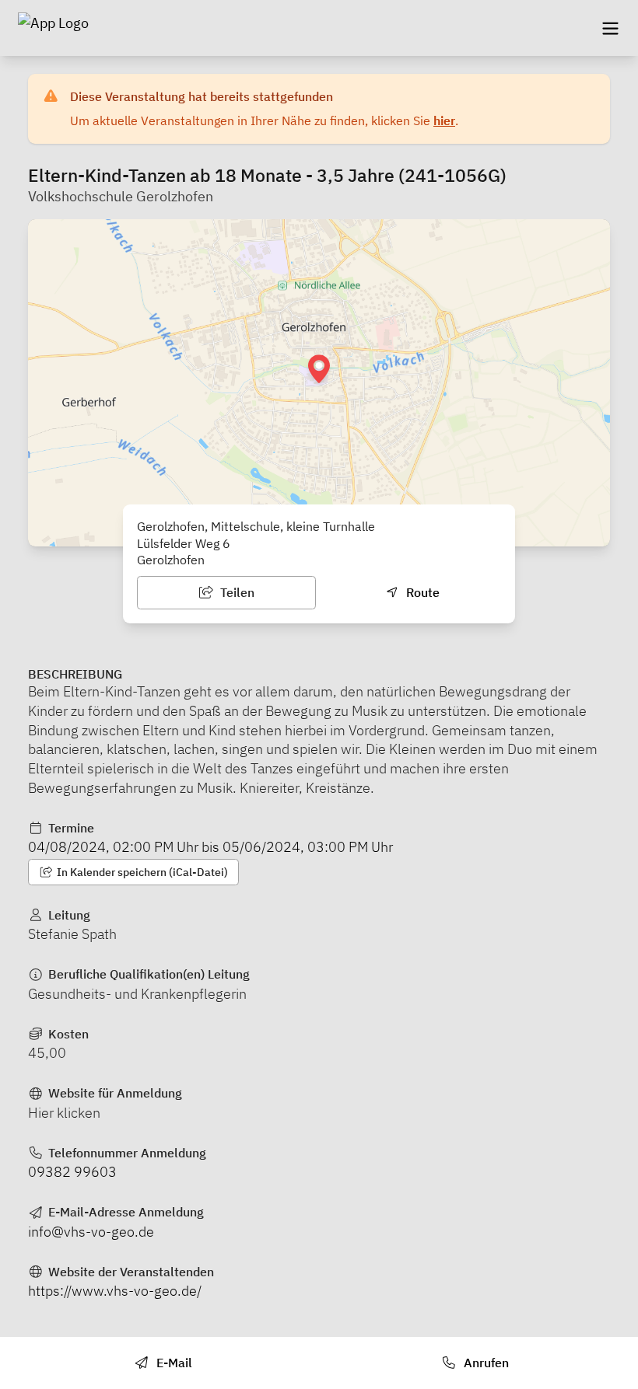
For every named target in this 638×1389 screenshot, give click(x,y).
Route (421, 592)
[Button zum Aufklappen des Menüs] (610, 28)
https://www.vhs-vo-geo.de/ (115, 1291)
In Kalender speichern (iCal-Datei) (141, 872)
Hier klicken (64, 1113)
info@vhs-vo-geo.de (91, 1232)
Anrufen (485, 1362)
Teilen (235, 592)
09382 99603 (72, 1172)
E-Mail (172, 1362)
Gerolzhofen (171, 559)
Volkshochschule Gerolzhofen (120, 196)
